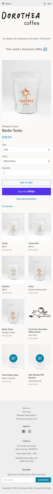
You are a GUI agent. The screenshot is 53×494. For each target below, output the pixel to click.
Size (4, 145)
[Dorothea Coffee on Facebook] (23, 432)
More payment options (26, 198)
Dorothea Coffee (25, 488)
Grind (4, 156)
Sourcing (26, 412)
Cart (49, 3)
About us (26, 408)
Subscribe (43, 480)
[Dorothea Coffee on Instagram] (29, 432)
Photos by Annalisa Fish (26, 419)
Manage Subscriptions (26, 415)
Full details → (8, 206)
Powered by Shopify (42, 488)
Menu (8, 4)
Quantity (6, 168)
